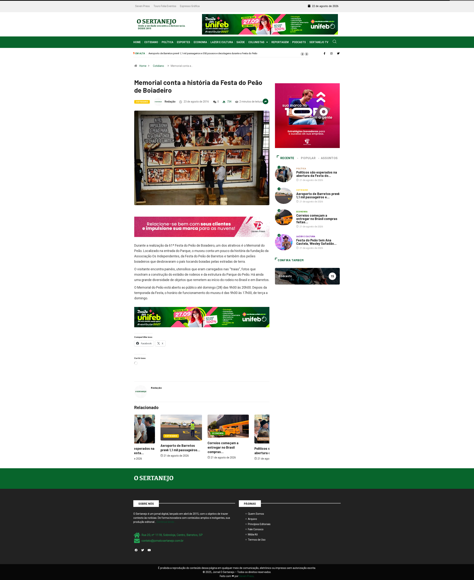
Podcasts (299, 42)
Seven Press (142, 6)
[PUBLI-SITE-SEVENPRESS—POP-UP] (307, 115)
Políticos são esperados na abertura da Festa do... (316, 174)
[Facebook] (136, 550)
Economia (200, 42)
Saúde (240, 42)
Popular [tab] (308, 158)
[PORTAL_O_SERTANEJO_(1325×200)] (270, 24)
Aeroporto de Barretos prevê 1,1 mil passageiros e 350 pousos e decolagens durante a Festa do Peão (190, 53)
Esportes (183, 42)
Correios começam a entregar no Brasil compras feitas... (316, 218)
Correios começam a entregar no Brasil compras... (196, 447)
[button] (302, 54)
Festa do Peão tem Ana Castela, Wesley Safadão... (316, 242)
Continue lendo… (166, 521)
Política (167, 42)
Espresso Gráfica (190, 6)
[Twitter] (142, 550)
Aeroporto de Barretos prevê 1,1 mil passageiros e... (318, 195)
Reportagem (280, 42)
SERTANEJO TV (318, 42)
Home (137, 42)
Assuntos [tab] (329, 158)
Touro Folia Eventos (164, 6)
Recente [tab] (287, 158)
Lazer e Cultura (222, 42)
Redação (170, 101)
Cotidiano (151, 42)
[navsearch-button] (334, 42)
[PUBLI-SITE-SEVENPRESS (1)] (201, 226)
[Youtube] (149, 550)
